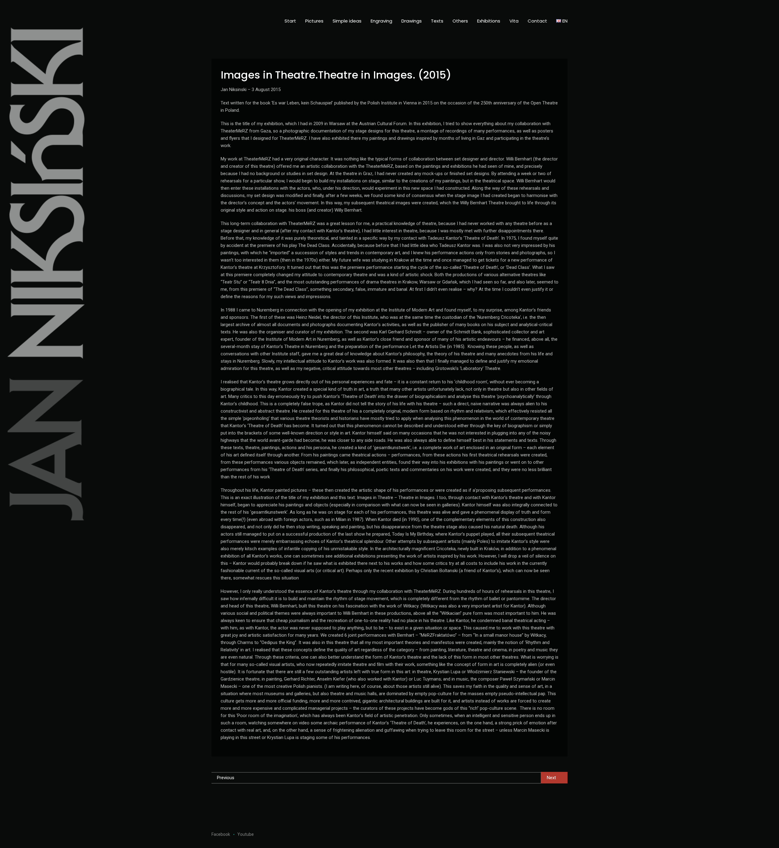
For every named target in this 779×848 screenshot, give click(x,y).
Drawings (411, 21)
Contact (537, 21)
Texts (437, 21)
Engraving (381, 21)
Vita (514, 21)
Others (460, 21)
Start (290, 21)
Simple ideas (347, 21)
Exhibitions (488, 21)
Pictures (314, 21)
